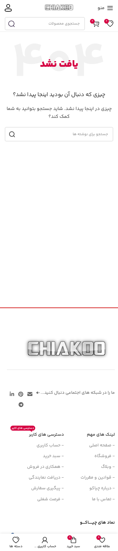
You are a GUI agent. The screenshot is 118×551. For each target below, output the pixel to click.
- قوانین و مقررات (98, 477)
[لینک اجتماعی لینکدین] (12, 394)
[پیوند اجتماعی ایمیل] (30, 394)
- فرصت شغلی (50, 499)
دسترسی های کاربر (38, 433)
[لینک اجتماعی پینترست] (20, 394)
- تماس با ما (103, 499)
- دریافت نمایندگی (46, 477)
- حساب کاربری (50, 445)
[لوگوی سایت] (59, 7)
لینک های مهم (101, 434)
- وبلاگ (108, 466)
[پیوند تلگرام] (20, 405)
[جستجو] (11, 23)
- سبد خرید (53, 456)
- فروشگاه (104, 456)
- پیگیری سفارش (47, 488)
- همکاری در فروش (45, 466)
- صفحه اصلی (102, 445)
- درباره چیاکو (102, 488)
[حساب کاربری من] (8, 8)
